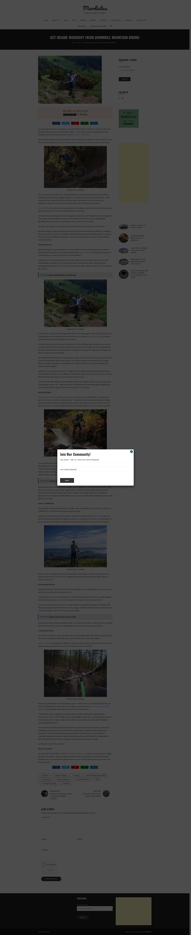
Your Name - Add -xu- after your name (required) (79, 460)
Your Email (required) (68, 469)
